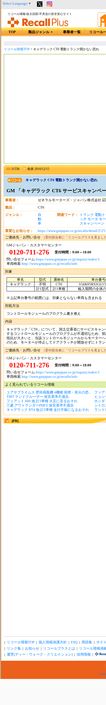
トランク (87, 215)
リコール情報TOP (17, 49)
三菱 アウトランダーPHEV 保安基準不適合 (40, 405)
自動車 (39, 219)
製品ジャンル (40, 32)
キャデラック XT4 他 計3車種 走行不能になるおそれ (48, 410)
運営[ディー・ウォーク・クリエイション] (40, 654)
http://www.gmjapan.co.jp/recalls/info (49, 264)
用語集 (87, 642)
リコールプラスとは (59, 648)
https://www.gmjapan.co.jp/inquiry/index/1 (68, 259)
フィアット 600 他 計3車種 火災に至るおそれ (42, 401)
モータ (93, 219)
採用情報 (84, 654)
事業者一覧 (72, 32)
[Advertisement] (53, 109)
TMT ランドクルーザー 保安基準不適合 (38, 397)
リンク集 (14, 648)
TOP (12, 32)
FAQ (74, 642)
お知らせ (32, 648)
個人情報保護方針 (53, 642)
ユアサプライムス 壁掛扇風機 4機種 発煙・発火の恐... (49, 392)
